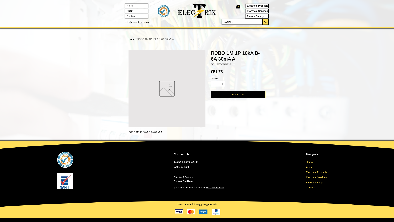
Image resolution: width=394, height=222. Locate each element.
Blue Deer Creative (215, 188)
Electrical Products (257, 5)
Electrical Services (257, 11)
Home (130, 5)
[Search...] (265, 22)
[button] (238, 6)
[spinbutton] (218, 83)
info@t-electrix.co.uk (137, 22)
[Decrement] (213, 83)
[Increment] (223, 83)
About (130, 11)
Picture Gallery (255, 16)
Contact (131, 16)
